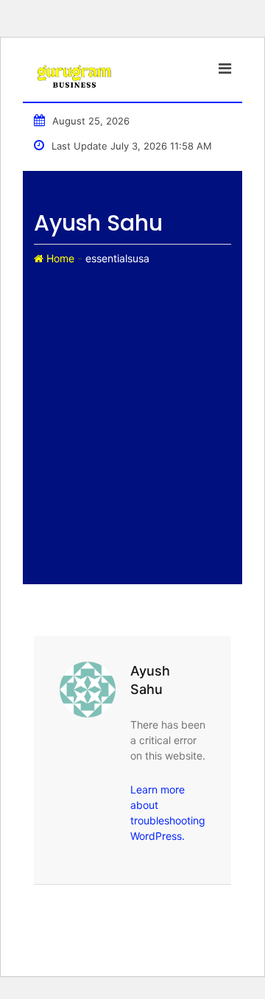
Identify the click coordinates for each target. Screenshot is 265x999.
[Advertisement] (132, 407)
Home (58, 258)
